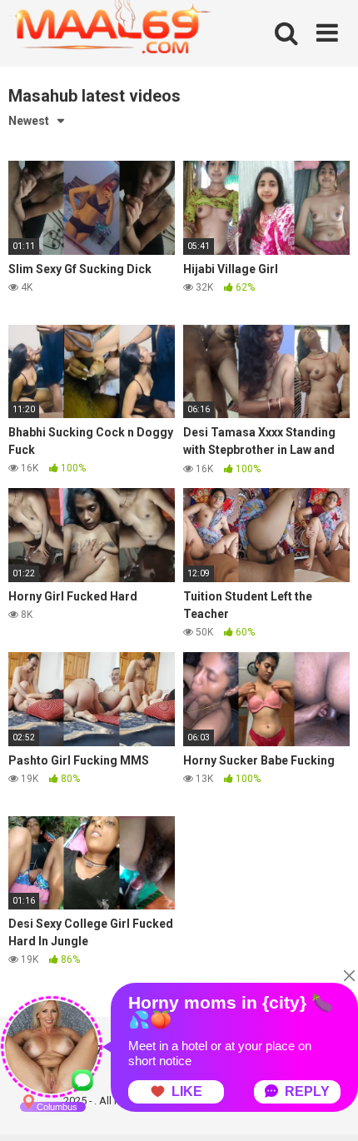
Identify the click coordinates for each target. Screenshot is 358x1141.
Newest (28, 120)
